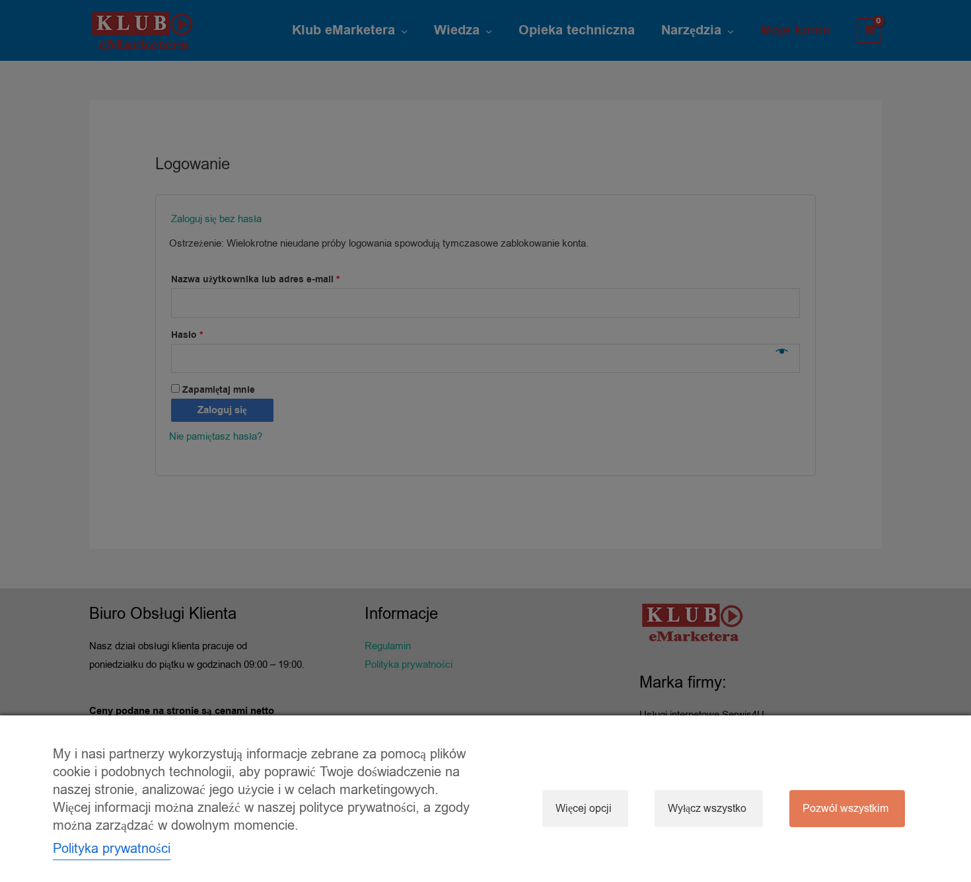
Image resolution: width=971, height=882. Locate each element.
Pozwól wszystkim (845, 808)
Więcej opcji (584, 808)
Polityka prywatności (111, 849)
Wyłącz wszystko (707, 808)
